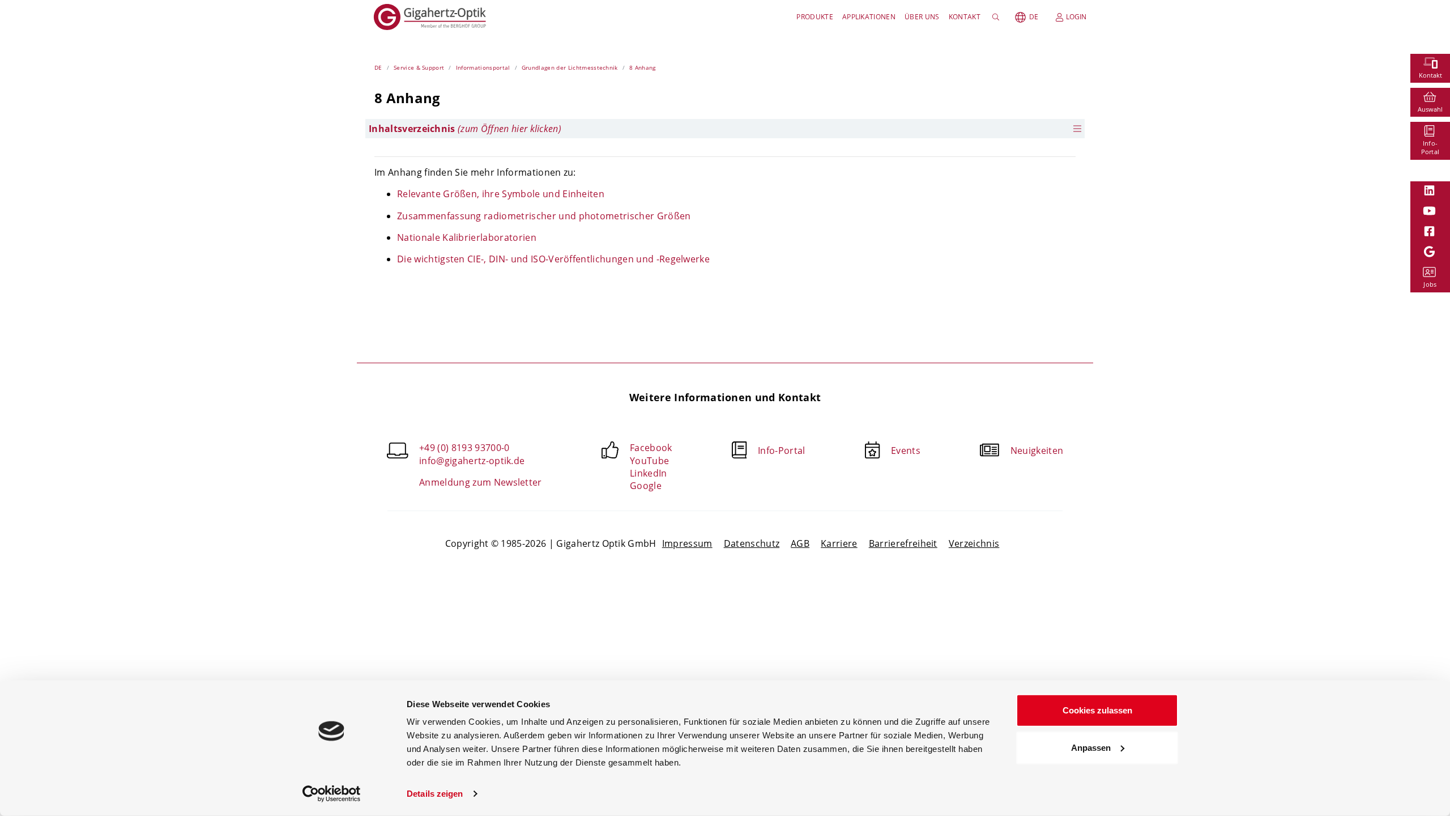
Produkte (814, 17)
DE (1033, 17)
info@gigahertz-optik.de (471, 460)
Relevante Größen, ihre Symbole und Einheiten (500, 194)
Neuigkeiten (1037, 450)
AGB (800, 543)
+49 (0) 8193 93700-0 (464, 447)
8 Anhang (642, 67)
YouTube (649, 460)
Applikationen (868, 17)
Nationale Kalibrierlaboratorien (466, 237)
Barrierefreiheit (903, 543)
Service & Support (419, 67)
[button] (725, 128)
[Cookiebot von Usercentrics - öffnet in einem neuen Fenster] (331, 793)
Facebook (651, 447)
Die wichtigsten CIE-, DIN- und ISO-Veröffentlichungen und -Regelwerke (553, 259)
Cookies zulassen (1097, 710)
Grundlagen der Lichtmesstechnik (570, 67)
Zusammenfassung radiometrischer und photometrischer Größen (544, 216)
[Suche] (997, 17)
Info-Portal (781, 450)
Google (646, 485)
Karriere (839, 543)
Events (905, 450)
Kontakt (964, 17)
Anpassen (1091, 747)
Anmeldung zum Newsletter (480, 482)
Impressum (687, 543)
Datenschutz (752, 543)
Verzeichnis (974, 543)
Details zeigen (435, 793)
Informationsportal (483, 67)
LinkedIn (648, 473)
